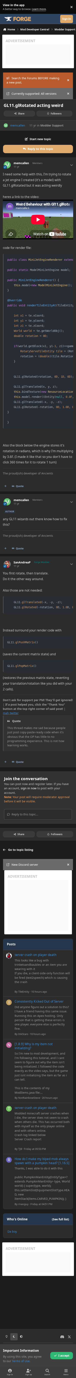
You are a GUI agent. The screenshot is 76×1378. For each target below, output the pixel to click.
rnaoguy (23, 1204)
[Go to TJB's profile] (9, 1109)
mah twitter (11, 713)
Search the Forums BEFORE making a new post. (32, 80)
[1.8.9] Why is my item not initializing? (34, 1046)
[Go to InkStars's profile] (9, 1002)
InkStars (23, 1034)
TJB (20, 1149)
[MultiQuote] (5, 486)
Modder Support (51, 125)
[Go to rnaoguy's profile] (9, 1160)
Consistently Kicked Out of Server (39, 1001)
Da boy (12, 1231)
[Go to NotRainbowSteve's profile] (9, 1045)
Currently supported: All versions (34, 94)
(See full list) (60, 1219)
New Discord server (25, 865)
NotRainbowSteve (29, 1098)
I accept (63, 1355)
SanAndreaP (22, 562)
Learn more (8, 7)
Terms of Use (21, 1361)
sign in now (28, 788)
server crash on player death (36, 955)
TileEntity (23, 991)
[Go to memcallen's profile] (6, 125)
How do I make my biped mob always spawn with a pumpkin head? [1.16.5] (42, 1161)
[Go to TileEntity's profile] (9, 956)
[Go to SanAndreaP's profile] (7, 564)
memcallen (17, 125)
